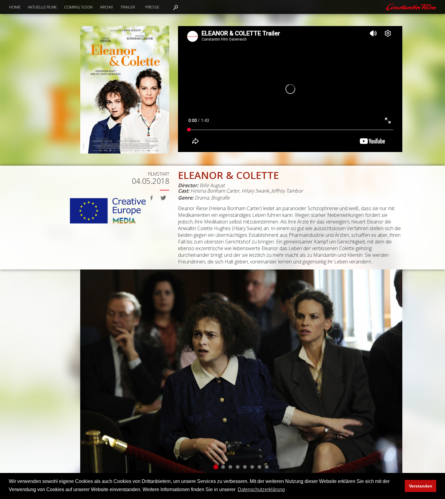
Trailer (127, 7)
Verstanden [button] (420, 486)
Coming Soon (78, 7)
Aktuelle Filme (42, 7)
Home (15, 7)
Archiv (106, 7)
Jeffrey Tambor (287, 190)
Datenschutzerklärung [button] (261, 489)
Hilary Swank (255, 190)
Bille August (212, 185)
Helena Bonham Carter (214, 190)
